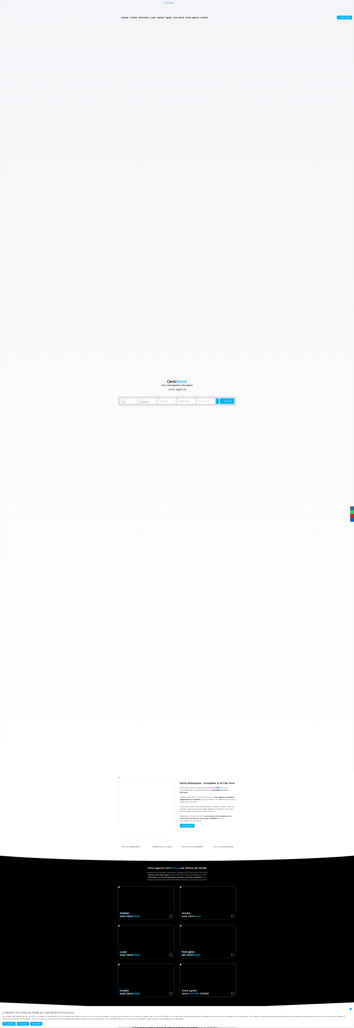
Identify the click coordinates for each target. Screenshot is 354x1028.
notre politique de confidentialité (171, 1019)
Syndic (169, 17)
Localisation (164, 401)
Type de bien (143, 400)
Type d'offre (124, 400)
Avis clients (178, 17)
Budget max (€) (184, 401)
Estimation (144, 17)
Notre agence (192, 17)
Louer (153, 17)
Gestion (160, 17)
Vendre (133, 17)
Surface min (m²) (203, 401)
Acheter (125, 17)
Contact (204, 17)
